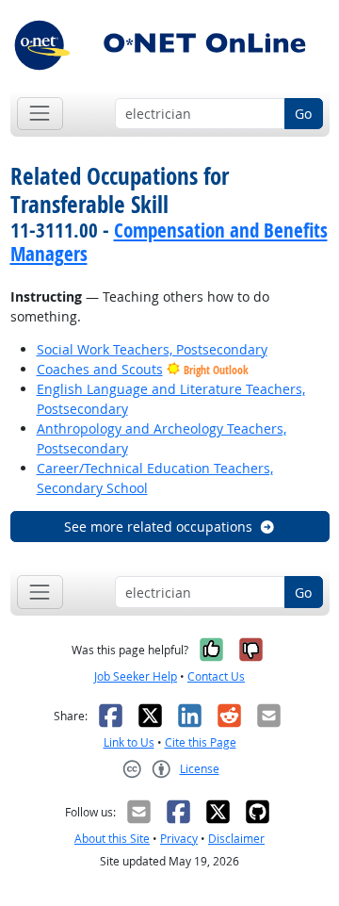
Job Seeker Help (135, 676)
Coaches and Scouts (100, 369)
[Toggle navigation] (40, 113)
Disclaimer (236, 839)
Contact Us (216, 676)
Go (303, 114)
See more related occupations (158, 526)
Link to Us (129, 742)
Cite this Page (200, 742)
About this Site (112, 839)
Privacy (179, 839)
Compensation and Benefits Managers (169, 242)
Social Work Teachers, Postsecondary (152, 349)
